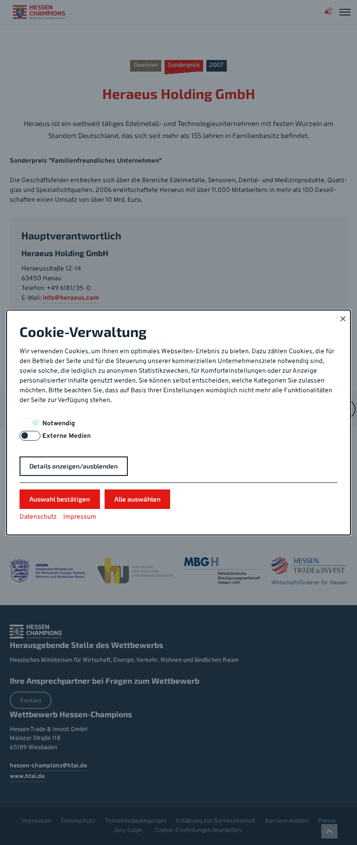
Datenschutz (38, 517)
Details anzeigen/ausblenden (73, 466)
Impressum (79, 517)
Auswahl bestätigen (59, 499)
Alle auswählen (137, 499)
